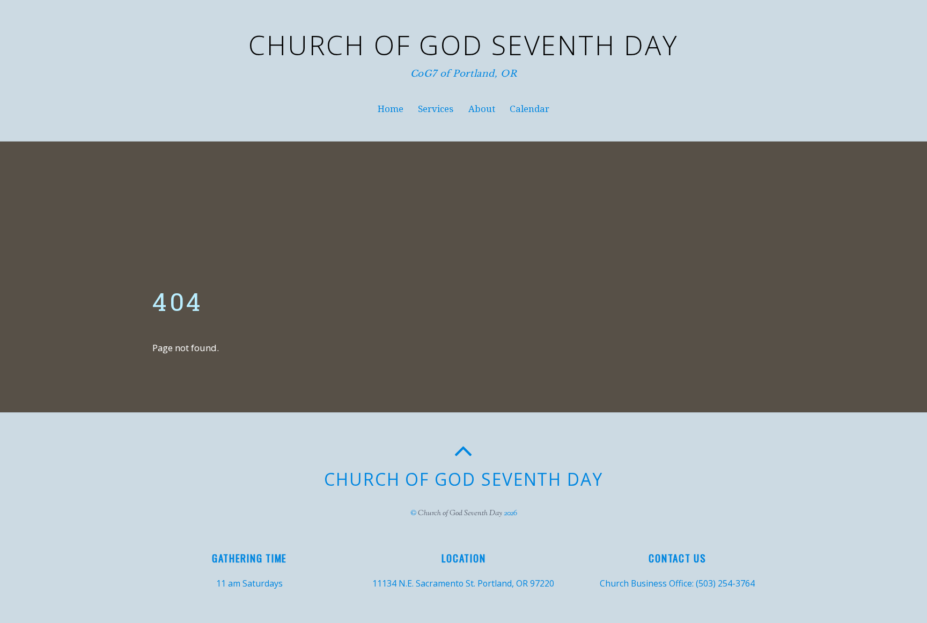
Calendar (529, 108)
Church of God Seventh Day (460, 513)
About (481, 108)
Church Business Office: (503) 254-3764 (677, 583)
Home (390, 108)
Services (435, 108)
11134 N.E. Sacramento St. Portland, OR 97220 (463, 583)
